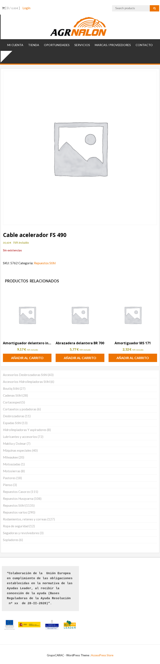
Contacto (144, 45)
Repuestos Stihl (45, 263)
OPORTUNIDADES (57, 45)
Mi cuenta (15, 45)
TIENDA (33, 45)
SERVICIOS (82, 45)
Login (26, 8)
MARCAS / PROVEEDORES (113, 45)
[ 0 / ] (12, 8)
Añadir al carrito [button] (27, 358)
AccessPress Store (102, 655)
